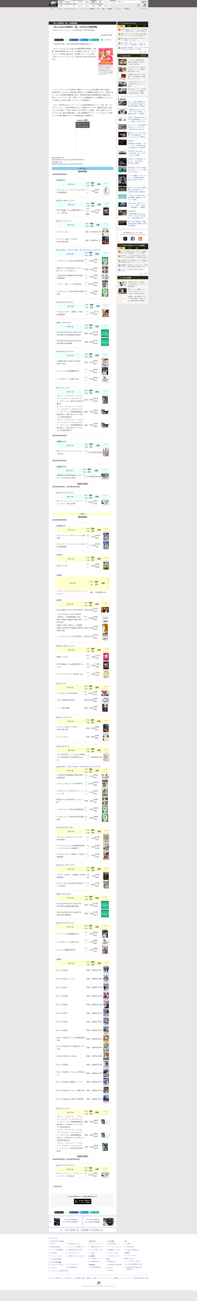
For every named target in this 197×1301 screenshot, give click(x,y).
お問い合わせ (69, 1278)
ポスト (60, 40)
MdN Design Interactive (115, 1264)
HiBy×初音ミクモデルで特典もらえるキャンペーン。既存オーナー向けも (137, 170)
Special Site (126, 56)
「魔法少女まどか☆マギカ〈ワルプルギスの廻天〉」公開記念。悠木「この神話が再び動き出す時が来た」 (134, 31)
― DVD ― (82, 514)
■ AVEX (59, 555)
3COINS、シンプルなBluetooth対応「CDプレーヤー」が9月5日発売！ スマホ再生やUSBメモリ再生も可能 (134, 257)
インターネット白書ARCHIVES (59, 1271)
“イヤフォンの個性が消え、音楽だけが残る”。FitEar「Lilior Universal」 (137, 62)
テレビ (51, 9)
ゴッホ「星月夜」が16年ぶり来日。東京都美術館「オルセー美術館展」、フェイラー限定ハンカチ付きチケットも (134, 253)
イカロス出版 (110, 1241)
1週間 (136, 26)
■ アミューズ (61, 683)
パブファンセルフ (132, 1255)
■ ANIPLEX (61, 180)
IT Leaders (54, 1253)
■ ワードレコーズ (63, 388)
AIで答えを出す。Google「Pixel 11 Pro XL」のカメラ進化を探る (137, 284)
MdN (108, 1259)
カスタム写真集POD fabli (134, 1264)
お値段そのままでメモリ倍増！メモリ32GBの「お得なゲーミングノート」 (137, 76)
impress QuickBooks (132, 1250)
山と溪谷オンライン (96, 1258)
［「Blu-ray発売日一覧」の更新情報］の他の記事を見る (82, 1230)
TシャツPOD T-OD (96, 1250)
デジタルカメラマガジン (57, 1264)
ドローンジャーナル (56, 1256)
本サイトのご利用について (56, 1278)
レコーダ (58, 9)
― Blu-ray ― (82, 168)
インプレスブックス (73, 1264)
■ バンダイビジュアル (65, 302)
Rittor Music (92, 1241)
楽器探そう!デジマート (97, 1247)
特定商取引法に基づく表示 (141, 1278)
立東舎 (92, 1253)
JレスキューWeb (113, 1253)
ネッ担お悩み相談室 (56, 1259)
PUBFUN (127, 1253)
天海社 (128, 1243)
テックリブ (110, 1267)
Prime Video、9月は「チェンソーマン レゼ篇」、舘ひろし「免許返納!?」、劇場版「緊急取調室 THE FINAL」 (134, 44)
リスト (66, 40)
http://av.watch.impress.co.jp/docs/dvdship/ (67, 164)
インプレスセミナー (73, 1253)
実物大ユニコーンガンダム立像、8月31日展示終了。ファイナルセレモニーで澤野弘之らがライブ (134, 35)
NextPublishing (72, 1267)
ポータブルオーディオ (70, 9)
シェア (75, 40)
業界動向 (109, 9)
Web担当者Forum (56, 1247)
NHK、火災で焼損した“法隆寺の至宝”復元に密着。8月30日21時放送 (137, 223)
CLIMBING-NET (95, 1261)
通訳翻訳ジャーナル (114, 1250)
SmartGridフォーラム (74, 1243)
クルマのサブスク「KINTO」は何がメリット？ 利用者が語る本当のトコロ (137, 69)
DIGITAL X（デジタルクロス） (76, 1256)
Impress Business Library (75, 1250)
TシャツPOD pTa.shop (133, 1261)
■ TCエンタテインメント (66, 200)
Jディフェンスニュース (115, 1247)
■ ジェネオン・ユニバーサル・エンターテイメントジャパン (79, 250)
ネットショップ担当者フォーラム (77, 1247)
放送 (103, 9)
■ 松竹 (59, 959)
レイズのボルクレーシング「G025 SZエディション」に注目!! (137, 84)
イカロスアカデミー (114, 1256)
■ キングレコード (63, 746)
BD (98, 9)
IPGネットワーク (129, 1258)
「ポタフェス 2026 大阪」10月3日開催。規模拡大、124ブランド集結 (137, 197)
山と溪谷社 (92, 1256)
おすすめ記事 (126, 278)
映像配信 (92, 9)
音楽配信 (126, 9)
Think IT (53, 1243)
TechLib (111, 1270)
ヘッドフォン (83, 9)
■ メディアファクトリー (65, 351)
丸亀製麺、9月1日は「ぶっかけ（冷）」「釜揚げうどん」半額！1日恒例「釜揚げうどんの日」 (134, 266)
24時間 (129, 26)
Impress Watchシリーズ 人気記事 (133, 245)
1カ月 (144, 26)
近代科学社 (92, 1264)
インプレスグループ (126, 1278)
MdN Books (112, 1261)
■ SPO (59, 600)
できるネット (54, 1267)
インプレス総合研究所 (57, 1250)
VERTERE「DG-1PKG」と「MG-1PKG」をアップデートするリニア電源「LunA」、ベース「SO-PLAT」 (137, 155)
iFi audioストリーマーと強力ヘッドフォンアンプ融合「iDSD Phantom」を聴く (137, 91)
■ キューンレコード (64, 221)
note (96, 40)
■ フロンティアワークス (65, 865)
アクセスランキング (128, 23)
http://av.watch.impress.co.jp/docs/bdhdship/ (68, 160)
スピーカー (118, 9)
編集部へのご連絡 (92, 1278)
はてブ (85, 40)
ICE (126, 1241)
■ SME (59, 575)
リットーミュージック (97, 1243)
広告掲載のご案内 (80, 1278)
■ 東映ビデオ (61, 441)
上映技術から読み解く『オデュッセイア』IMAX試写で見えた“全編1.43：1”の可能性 (137, 145)
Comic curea (130, 1247)
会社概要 (115, 1278)
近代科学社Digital (96, 1267)
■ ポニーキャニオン (64, 322)
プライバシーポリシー (105, 1278)
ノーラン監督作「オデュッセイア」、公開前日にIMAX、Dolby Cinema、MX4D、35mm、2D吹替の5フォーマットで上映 (137, 180)
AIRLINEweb (112, 1243)
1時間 (121, 26)
